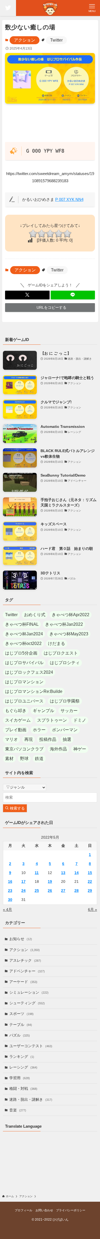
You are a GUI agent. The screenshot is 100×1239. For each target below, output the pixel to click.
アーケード (23, 982)
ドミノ (79, 720)
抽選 (67, 739)
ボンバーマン (65, 730)
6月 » (92, 910)
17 (23, 882)
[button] (27, 295)
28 (76, 891)
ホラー (39, 730)
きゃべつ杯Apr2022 (70, 614)
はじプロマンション (24, 682)
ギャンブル (43, 710)
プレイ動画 (15, 730)
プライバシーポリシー (70, 1210)
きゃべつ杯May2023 (68, 634)
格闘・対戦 (23, 1089)
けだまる (56, 643)
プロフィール (23, 1210)
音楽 (17, 1110)
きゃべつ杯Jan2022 (64, 624)
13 (63, 873)
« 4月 (7, 910)
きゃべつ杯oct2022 (23, 643)
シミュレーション (29, 992)
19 (50, 882)
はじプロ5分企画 (21, 653)
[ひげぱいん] (50, 8)
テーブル (20, 1025)
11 (37, 873)
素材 (9, 758)
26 (50, 891)
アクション (24, 40)
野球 (24, 758)
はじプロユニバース (24, 701)
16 (10, 882)
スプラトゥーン (52, 720)
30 (10, 900)
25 (37, 891)
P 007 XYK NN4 (69, 199)
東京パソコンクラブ (24, 749)
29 (90, 891)
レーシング (23, 1067)
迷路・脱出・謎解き (30, 1100)
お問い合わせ (44, 1210)
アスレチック (25, 960)
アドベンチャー (27, 971)
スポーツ (21, 1014)
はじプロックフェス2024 (29, 672)
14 (76, 873)
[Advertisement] (50, 124)
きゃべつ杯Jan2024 (24, 634)
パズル (19, 1035)
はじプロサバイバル (24, 662)
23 (10, 891)
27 (63, 891)
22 (90, 882)
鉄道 (39, 758)
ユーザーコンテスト (30, 1046)
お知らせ (20, 939)
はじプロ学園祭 (65, 701)
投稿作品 (47, 739)
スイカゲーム (18, 720)
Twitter (56, 40)
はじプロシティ (65, 662)
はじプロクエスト (61, 653)
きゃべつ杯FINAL (22, 624)
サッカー (69, 710)
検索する (17, 808)
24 (23, 891)
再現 (28, 739)
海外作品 (58, 749)
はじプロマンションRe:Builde (33, 691)
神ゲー (79, 749)
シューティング (27, 1003)
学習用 (19, 1078)
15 (90, 873)
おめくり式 (34, 614)
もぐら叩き (15, 710)
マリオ (11, 739)
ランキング (21, 1057)
